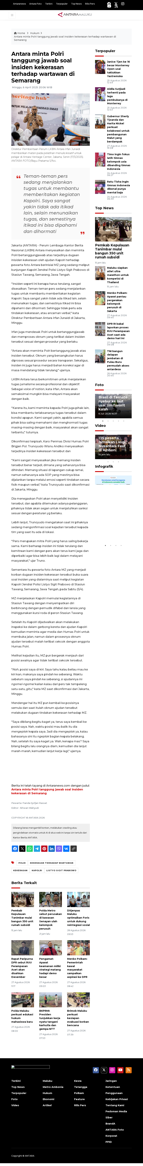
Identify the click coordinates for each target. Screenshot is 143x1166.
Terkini (48, 3)
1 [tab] (103, 421)
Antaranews (19, 3)
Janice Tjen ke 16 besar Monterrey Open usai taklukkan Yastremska (118, 69)
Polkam (79, 1093)
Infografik (104, 466)
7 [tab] (129, 457)
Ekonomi (48, 1099)
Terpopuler (62, 3)
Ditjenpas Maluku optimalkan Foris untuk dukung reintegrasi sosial (78, 918)
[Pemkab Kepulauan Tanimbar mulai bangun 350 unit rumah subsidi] (22, 899)
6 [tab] (124, 457)
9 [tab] (113, 461)
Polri (22, 863)
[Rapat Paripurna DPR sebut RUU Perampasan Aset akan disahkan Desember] (22, 947)
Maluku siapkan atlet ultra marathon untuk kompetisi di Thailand (118, 275)
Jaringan (111, 1080)
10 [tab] (118, 461)
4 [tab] (118, 421)
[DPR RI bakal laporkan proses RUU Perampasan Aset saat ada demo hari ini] (100, 328)
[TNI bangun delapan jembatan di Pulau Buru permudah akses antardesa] (100, 356)
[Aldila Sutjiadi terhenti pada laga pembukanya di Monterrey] (100, 94)
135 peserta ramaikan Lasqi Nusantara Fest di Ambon (112, 444)
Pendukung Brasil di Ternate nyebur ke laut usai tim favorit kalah (113, 401)
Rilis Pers (90, 3)
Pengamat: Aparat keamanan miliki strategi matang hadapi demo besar (50, 968)
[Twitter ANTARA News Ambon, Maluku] (116, 3)
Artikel (47, 1105)
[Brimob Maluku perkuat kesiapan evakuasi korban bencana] (78, 999)
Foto (99, 385)
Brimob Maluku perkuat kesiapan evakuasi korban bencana (78, 1018)
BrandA (110, 1123)
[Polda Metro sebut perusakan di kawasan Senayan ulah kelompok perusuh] (50, 899)
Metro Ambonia (53, 1087)
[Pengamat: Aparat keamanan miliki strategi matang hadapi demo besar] (50, 947)
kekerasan (20, 870)
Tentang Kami (115, 1105)
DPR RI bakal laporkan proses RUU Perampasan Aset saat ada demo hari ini (118, 331)
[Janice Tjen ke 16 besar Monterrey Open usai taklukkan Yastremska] (100, 66)
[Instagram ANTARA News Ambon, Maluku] (122, 3)
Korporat (111, 1135)
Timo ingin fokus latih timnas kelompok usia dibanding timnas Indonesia (118, 161)
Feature (79, 1099)
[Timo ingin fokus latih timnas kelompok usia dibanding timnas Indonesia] (100, 159)
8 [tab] (108, 461)
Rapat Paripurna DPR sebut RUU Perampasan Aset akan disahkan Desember (22, 968)
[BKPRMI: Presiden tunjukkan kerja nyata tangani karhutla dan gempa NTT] (50, 999)
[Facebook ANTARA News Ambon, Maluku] (109, 3)
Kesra (77, 1080)
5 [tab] (124, 421)
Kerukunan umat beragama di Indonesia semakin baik (113, 527)
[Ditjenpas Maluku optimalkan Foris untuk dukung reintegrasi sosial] (78, 899)
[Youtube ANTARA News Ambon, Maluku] (109, 6)
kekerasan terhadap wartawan (51, 863)
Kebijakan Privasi (117, 1099)
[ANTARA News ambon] (74, 15)
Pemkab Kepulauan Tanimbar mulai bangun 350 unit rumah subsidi (22, 918)
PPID (109, 1142)
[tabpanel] (113, 406)
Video (100, 426)
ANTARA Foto (115, 1129)
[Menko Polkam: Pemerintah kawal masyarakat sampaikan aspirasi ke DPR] (78, 947)
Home (21, 33)
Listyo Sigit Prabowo (61, 870)
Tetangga (80, 1087)
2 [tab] (108, 421)
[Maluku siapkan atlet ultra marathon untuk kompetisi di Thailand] (100, 272)
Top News (76, 3)
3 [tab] (113, 421)
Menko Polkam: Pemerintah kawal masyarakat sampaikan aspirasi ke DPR (77, 968)
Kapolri (37, 870)
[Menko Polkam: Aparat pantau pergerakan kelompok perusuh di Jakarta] (100, 298)
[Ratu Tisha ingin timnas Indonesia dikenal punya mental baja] (100, 186)
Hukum (34, 33)
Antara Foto (35, 3)
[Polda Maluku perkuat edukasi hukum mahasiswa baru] (22, 999)
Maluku (47, 1080)
